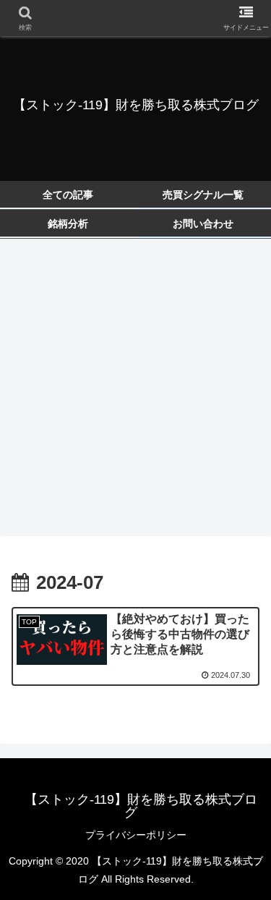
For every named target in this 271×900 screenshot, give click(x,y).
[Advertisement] (135, 391)
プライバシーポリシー (135, 835)
